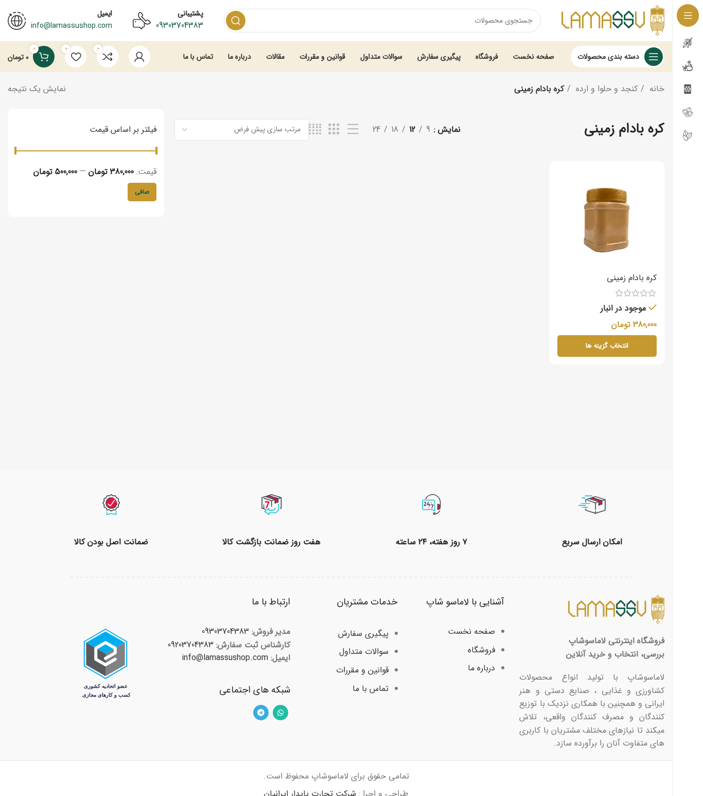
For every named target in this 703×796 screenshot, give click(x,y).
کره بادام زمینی (632, 277)
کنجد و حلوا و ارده (605, 88)
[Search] (235, 20)
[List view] (353, 129)
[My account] (139, 56)
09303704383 (179, 25)
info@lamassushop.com (225, 657)
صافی (142, 192)
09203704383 (191, 644)
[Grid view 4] (315, 129)
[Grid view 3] (334, 129)
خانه (655, 88)
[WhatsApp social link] (280, 712)
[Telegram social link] (261, 712)
